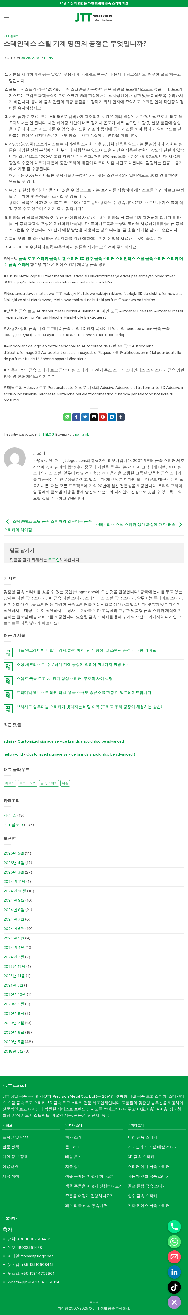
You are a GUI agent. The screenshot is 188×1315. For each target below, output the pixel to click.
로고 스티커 (27, 783)
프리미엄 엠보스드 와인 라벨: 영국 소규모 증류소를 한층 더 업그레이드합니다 (83, 692)
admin (9, 741)
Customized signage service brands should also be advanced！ (73, 741)
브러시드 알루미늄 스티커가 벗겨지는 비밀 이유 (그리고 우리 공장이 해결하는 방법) (89, 706)
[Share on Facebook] (76, 417)
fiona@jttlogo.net (37, 1256)
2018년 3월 (14, 1051)
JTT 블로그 (11, 36)
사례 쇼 (10, 815)
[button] (7, 17)
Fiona (48, 58)
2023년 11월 (14, 975)
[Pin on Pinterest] (103, 417)
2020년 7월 (14, 1023)
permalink (82, 434)
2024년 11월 (14, 881)
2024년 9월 (14, 900)
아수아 (10, 783)
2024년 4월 (14, 947)
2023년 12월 (14, 966)
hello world (13, 754)
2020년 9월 (14, 1004)
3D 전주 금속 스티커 (97, 258)
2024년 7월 (14, 919)
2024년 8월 (14, 910)
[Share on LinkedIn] (112, 417)
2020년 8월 (14, 1013)
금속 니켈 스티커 (64, 258)
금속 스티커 (49, 783)
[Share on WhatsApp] (67, 417)
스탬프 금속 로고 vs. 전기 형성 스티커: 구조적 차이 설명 (64, 678)
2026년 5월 (14, 853)
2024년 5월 (14, 938)
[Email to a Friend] (94, 417)
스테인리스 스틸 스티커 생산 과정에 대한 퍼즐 (135, 524)
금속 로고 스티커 (33, 258)
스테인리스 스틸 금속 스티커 (141, 258)
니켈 (65, 783)
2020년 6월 (14, 1032)
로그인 (54, 559)
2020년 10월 (15, 994)
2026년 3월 (14, 872)
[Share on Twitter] (85, 417)
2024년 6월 (14, 928)
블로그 (94, 1301)
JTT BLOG (46, 434)
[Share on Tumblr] (121, 417)
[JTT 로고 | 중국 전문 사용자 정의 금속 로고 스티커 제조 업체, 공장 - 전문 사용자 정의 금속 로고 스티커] (94, 17)
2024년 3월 (14, 957)
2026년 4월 (14, 862)
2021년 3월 (13, 985)
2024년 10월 (15, 891)
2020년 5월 (14, 1041)
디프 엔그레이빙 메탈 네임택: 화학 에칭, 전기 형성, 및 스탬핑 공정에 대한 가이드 (86, 650)
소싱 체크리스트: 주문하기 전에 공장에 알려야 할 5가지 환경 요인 (73, 664)
